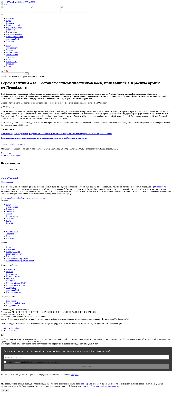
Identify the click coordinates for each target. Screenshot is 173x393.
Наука (8, 21)
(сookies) (84, 384)
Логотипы (10, 281)
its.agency (75, 375)
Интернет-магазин (14, 34)
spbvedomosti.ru (159, 187)
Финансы (10, 57)
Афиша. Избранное (14, 37)
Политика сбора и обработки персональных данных (23, 198)
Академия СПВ (13, 39)
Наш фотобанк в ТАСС (16, 283)
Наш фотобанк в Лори (15, 285)
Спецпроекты (12, 48)
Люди (8, 59)
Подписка (10, 269)
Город (8, 45)
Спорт (9, 66)
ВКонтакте (6, 155)
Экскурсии (11, 41)
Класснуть (15, 155)
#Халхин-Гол (13, 144)
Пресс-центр (11, 61)
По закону (10, 23)
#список (22, 144)
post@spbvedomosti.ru (10, 328)
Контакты (10, 278)
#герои (4, 144)
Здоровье (10, 50)
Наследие (10, 18)
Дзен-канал (11, 301)
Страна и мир (12, 55)
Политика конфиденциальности (20, 261)
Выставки (10, 30)
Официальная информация (17, 258)
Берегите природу (14, 27)
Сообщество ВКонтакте (16, 303)
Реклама (9, 272)
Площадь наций (13, 25)
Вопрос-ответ (12, 52)
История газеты (13, 276)
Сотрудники (11, 274)
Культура (10, 64)
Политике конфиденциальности (104, 386)
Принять (5, 391)
